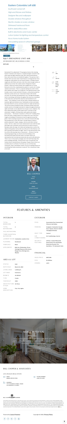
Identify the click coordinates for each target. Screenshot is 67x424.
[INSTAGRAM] (8, 418)
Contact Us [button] (33, 350)
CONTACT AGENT (33, 197)
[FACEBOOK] (4, 418)
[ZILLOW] (18, 418)
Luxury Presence (15, 414)
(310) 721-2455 (34, 183)
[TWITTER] (15, 418)
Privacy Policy (48, 414)
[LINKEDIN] (11, 418)
